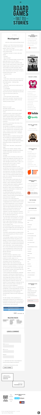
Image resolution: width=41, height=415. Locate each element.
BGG (28, 222)
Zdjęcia (29, 277)
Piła (28, 244)
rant (29, 255)
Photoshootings (31, 242)
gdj (28, 231)
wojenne (29, 270)
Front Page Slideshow (32, 229)
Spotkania (30, 266)
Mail (5, 349)
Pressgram (30, 253)
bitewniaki (30, 224)
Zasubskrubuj (31, 305)
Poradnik (29, 251)
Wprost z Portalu (31, 272)
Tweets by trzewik (31, 202)
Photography (30, 240)
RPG (28, 261)
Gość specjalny (16, 36)
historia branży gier (32, 235)
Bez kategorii (30, 220)
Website (4, 354)
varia (29, 268)
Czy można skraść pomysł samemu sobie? (12, 322)
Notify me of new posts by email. (11, 365)
